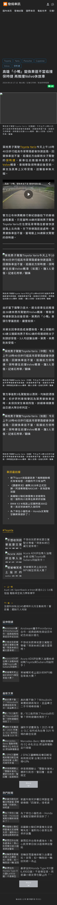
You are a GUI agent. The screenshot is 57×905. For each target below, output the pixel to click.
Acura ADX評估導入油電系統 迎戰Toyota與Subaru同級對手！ (37, 556)
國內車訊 (7, 10)
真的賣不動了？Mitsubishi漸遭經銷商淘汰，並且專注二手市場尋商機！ (36, 703)
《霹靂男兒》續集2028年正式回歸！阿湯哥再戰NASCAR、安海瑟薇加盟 (30, 488)
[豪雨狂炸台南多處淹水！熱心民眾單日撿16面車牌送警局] (11, 844)
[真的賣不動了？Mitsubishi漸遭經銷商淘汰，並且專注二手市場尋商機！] (11, 703)
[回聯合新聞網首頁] (5, 4)
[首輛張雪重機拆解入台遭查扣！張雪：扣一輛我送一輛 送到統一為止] (11, 858)
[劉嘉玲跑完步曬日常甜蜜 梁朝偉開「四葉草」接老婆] (11, 803)
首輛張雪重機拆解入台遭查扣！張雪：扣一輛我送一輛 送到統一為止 (36, 858)
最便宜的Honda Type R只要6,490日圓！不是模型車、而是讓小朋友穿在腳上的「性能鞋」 (37, 871)
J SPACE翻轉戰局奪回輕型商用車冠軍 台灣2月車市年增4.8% (36, 758)
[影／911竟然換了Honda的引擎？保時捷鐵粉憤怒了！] (11, 717)
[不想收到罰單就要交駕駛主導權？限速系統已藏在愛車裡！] (13, 543)
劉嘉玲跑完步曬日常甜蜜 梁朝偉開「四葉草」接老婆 (37, 801)
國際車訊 (30, 10)
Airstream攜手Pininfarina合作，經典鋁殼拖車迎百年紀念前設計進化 (36, 632)
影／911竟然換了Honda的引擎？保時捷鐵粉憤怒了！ (37, 715)
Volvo (7, 65)
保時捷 (17, 65)
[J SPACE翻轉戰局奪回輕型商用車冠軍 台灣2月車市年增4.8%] (11, 758)
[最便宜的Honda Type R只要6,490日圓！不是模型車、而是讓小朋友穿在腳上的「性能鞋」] (11, 872)
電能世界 (42, 10)
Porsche (28, 60)
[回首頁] (14, 4)
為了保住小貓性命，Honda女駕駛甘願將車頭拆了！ (29, 513)
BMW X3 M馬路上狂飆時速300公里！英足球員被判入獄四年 (28, 505)
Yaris (17, 60)
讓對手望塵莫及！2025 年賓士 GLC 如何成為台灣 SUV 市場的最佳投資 (37, 730)
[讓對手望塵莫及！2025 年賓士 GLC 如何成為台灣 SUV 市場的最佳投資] (11, 731)
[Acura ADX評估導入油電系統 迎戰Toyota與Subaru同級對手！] (13, 557)
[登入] (48, 4)
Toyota (7, 60)
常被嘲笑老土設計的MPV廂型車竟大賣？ (35, 568)
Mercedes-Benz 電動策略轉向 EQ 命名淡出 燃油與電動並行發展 (37, 744)
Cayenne (40, 60)
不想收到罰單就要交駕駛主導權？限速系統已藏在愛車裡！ (36, 543)
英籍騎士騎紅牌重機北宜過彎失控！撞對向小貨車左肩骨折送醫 (28, 497)
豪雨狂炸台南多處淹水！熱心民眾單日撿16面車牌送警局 (37, 844)
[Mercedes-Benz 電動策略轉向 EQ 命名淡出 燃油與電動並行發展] (11, 745)
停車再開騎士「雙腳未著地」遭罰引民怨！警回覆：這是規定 (37, 772)
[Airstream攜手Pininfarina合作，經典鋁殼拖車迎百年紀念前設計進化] (11, 632)
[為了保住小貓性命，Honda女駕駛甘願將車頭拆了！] (11, 817)
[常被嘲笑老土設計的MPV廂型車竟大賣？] (13, 570)
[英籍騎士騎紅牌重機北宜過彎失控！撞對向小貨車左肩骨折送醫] (11, 830)
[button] (52, 4)
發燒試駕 (18, 10)
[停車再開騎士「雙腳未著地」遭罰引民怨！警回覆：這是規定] (11, 772)
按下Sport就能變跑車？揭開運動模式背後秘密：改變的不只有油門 (30, 479)
